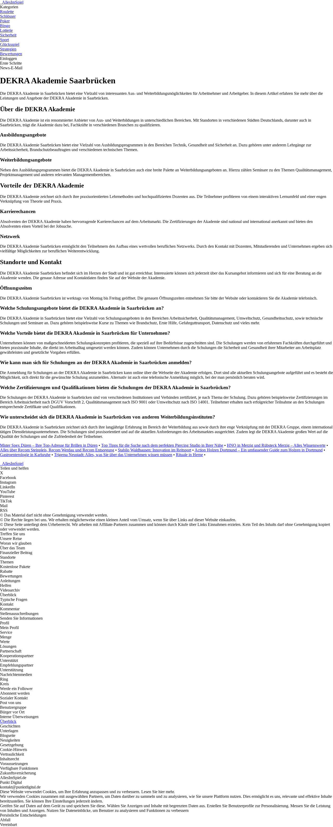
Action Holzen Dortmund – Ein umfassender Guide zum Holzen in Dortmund (259, 450)
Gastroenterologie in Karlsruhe (25, 454)
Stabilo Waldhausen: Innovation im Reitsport (154, 450)
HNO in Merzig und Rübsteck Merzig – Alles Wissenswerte (276, 445)
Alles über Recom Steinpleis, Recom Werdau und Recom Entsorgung (57, 450)
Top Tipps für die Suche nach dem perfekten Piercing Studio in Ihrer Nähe (162, 445)
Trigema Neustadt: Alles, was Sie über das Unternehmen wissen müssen (113, 454)
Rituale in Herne (189, 454)
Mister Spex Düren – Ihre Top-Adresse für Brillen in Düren (49, 445)
